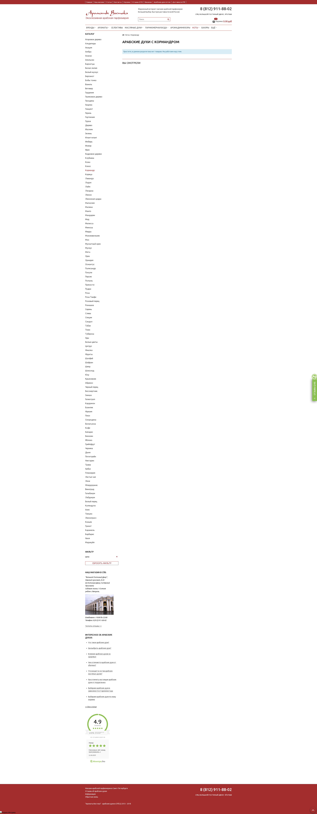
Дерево (88, 125)
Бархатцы (90, 64)
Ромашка (89, 305)
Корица (88, 174)
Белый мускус (91, 72)
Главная (89, 2)
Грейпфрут (90, 444)
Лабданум (90, 497)
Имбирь (88, 142)
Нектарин (89, 460)
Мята (87, 252)
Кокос (88, 166)
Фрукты (89, 354)
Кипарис (89, 432)
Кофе (87, 428)
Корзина (127, 2)
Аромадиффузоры (180, 28)
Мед (87, 219)
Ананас (88, 56)
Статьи (109, 2)
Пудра (88, 289)
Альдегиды (90, 43)
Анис (87, 510)
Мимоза (89, 227)
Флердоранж (91, 485)
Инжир (88, 146)
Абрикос (89, 383)
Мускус (88, 248)
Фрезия (88, 411)
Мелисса (89, 223)
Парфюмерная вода (156, 28)
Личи (87, 481)
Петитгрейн (90, 456)
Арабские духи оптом (162, 2)
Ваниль (88, 84)
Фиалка (88, 350)
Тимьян (88, 514)
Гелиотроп (90, 399)
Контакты (118, 2)
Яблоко (88, 440)
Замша (88, 395)
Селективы (117, 28)
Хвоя (87, 538)
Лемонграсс (90, 518)
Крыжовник (90, 379)
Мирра (88, 231)
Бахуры (205, 28)
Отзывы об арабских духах (96, 791)
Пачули (88, 272)
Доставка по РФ (178, 2)
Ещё (213, 28)
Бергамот (89, 76)
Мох (87, 240)
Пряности (89, 285)
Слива (88, 313)
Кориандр (90, 170)
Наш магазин (99, 2)
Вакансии (148, 2)
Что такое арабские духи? (98, 642)
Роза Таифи (90, 297)
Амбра (88, 52)
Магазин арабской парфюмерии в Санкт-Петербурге (106, 788)
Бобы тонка (90, 80)
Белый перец (91, 501)
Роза (87, 293)
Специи (88, 317)
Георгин (88, 105)
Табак (88, 326)
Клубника (89, 158)
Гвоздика (89, 101)
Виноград (89, 489)
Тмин (87, 330)
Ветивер (89, 88)
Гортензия (90, 117)
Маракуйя (89, 542)
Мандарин (90, 215)
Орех (87, 256)
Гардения (89, 92)
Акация (88, 47)
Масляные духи (133, 28)
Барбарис (89, 534)
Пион (87, 415)
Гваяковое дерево (93, 97)
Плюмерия (90, 473)
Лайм (87, 187)
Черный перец (91, 387)
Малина (89, 207)
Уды (87, 338)
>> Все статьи (91, 707)
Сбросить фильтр (101, 563)
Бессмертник (91, 391)
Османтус (89, 264)
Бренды (90, 28)
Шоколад (89, 371)
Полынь (89, 281)
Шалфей (89, 358)
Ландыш (89, 191)
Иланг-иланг (91, 137)
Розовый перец (92, 301)
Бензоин (89, 436)
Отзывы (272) (137, 2)
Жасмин (89, 129)
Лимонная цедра (93, 199)
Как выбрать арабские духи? (99, 648)
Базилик (89, 407)
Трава (88, 465)
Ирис (87, 150)
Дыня (88, 452)
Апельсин (89, 60)
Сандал (88, 321)
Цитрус (88, 346)
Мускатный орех (93, 244)
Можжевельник (92, 236)
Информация (90, 794)
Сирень (88, 309)
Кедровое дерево (93, 154)
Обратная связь (91, 797)
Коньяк (88, 522)
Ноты (195, 28)
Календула (90, 505)
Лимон (88, 195)
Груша (88, 121)
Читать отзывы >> (93, 626)
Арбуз (88, 469)
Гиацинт (89, 109)
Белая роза (90, 424)
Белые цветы (91, 342)
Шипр (87, 366)
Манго (88, 211)
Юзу (87, 375)
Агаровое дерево (93, 39)
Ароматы (103, 28)
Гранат (88, 526)
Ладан (88, 182)
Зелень (88, 133)
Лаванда (89, 178)
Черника (89, 448)
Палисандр (90, 268)
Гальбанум (90, 493)
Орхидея (89, 260)
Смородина (90, 420)
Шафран (89, 362)
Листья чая (90, 477)
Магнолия (90, 203)
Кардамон (90, 403)
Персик (88, 276)
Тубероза (89, 334)
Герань (88, 113)
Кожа (87, 162)
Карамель (89, 530)
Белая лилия (91, 68)
